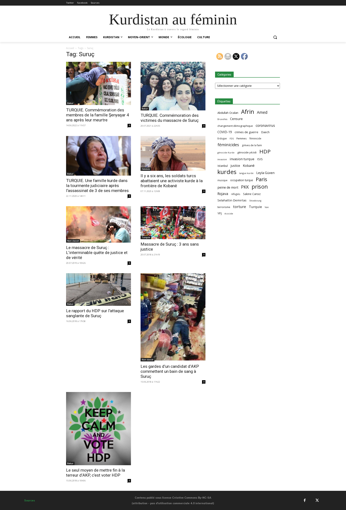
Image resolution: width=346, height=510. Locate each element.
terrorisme (223, 207)
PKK (245, 187)
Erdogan (222, 138)
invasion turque (242, 159)
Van (267, 207)
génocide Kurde (225, 152)
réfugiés (235, 194)
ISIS (260, 159)
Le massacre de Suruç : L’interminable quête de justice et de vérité (97, 252)
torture (239, 207)
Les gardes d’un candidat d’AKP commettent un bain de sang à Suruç (170, 371)
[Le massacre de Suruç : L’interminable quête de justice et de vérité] (98, 224)
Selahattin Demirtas (231, 200)
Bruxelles (222, 119)
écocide (228, 213)
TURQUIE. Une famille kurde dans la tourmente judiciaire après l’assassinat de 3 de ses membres (97, 185)
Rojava (222, 194)
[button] (275, 37)
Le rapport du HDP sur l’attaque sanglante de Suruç (95, 313)
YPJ (219, 213)
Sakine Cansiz (252, 194)
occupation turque (241, 180)
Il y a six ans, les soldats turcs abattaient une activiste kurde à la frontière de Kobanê (172, 180)
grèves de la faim (252, 145)
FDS (232, 138)
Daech (265, 132)
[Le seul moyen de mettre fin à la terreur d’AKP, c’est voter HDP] (98, 428)
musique (222, 180)
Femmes (146, 169)
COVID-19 (224, 132)
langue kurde (246, 173)
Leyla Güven (265, 173)
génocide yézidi (246, 152)
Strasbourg (255, 200)
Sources (29, 500)
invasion (222, 159)
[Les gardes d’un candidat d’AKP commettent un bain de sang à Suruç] (173, 317)
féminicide (255, 138)
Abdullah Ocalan (227, 113)
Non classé (73, 240)
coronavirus (265, 125)
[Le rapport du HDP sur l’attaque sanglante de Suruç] (98, 289)
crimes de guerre (246, 132)
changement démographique (235, 126)
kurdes (226, 172)
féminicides (228, 145)
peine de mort (227, 187)
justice (235, 166)
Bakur (70, 103)
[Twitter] (317, 500)
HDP (265, 151)
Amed (262, 112)
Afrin (247, 112)
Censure (236, 119)
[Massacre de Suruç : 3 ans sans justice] (173, 222)
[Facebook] (304, 500)
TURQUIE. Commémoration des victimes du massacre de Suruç (170, 118)
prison (260, 186)
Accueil (70, 48)
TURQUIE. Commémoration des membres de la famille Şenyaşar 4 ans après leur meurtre (97, 115)
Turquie (146, 237)
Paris (261, 179)
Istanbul (222, 166)
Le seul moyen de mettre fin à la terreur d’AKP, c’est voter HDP (95, 473)
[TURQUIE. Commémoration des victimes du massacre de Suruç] (173, 86)
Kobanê (248, 165)
